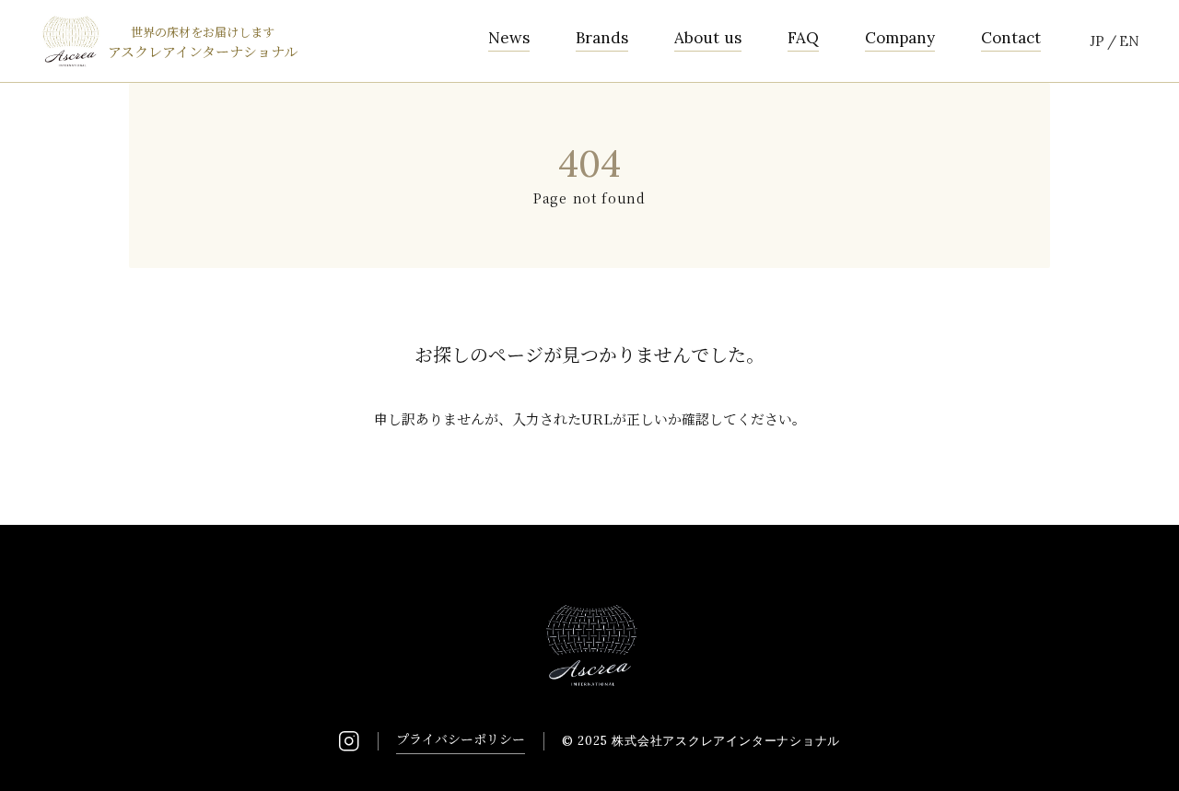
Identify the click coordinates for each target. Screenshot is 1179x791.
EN (1129, 41)
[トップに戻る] (1142, 754)
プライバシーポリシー (460, 738)
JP (1097, 41)
